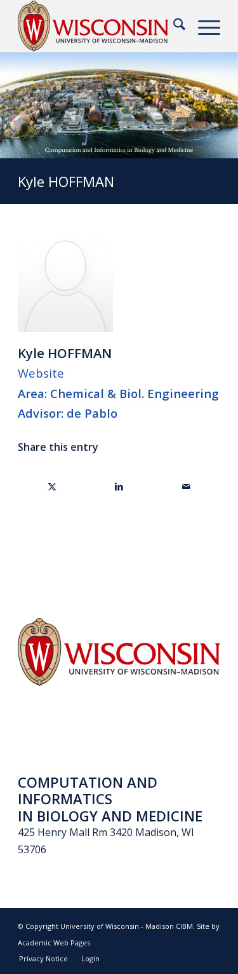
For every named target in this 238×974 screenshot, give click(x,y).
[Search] (173, 26)
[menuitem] (173, 26)
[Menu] (202, 26)
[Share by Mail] (186, 486)
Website (41, 373)
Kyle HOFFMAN (66, 181)
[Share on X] (52, 486)
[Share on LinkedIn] (119, 486)
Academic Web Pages (54, 942)
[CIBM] (99, 26)
